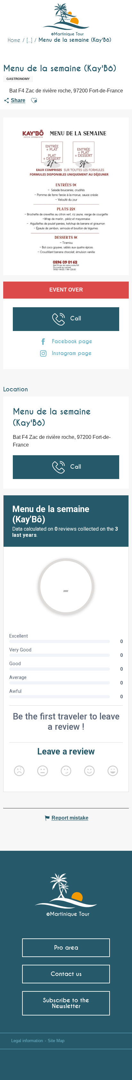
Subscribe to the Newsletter (66, 1003)
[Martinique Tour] (66, 892)
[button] (115, 15)
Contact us (66, 974)
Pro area (66, 947)
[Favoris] (100, 14)
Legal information (27, 1040)
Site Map (56, 1040)
